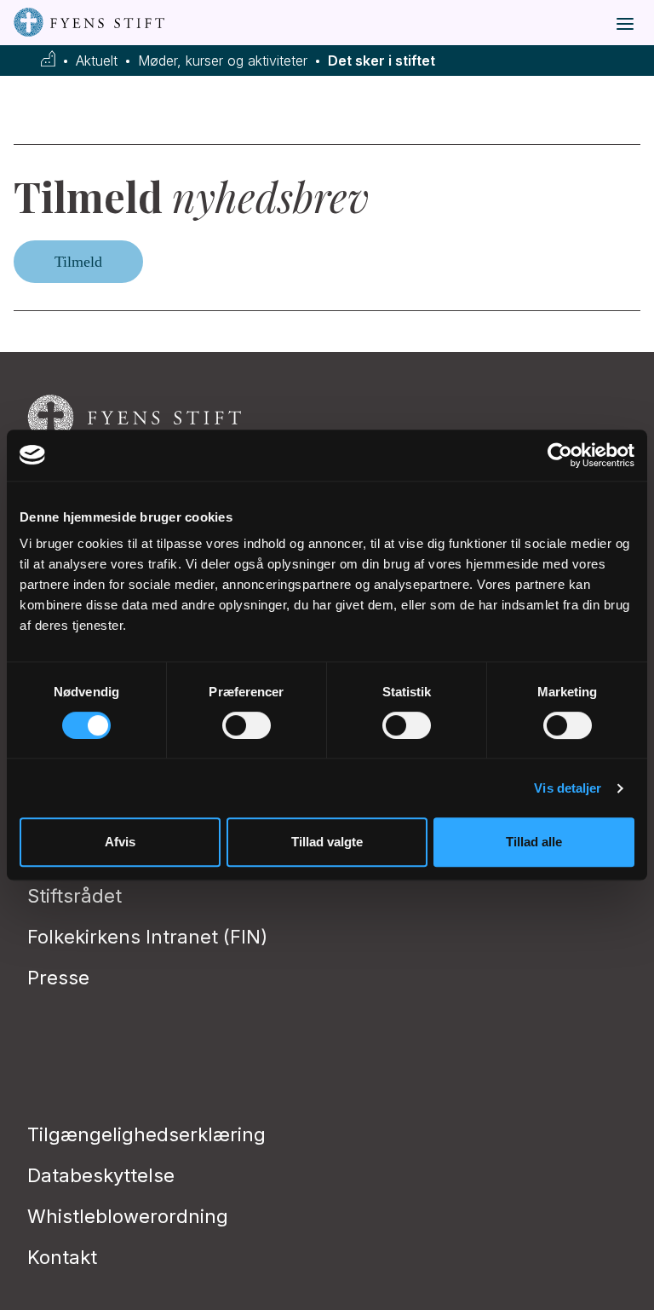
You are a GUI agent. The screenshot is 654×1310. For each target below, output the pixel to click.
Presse (58, 977)
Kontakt (62, 1257)
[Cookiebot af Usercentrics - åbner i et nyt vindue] (559, 455)
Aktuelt (97, 61)
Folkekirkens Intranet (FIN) (147, 936)
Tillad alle (534, 841)
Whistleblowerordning (127, 1216)
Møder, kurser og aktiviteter (222, 61)
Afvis (120, 841)
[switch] (246, 725)
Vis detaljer (567, 788)
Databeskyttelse (101, 1175)
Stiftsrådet (74, 896)
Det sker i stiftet (381, 61)
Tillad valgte (327, 841)
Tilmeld (78, 261)
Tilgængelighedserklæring (146, 1134)
